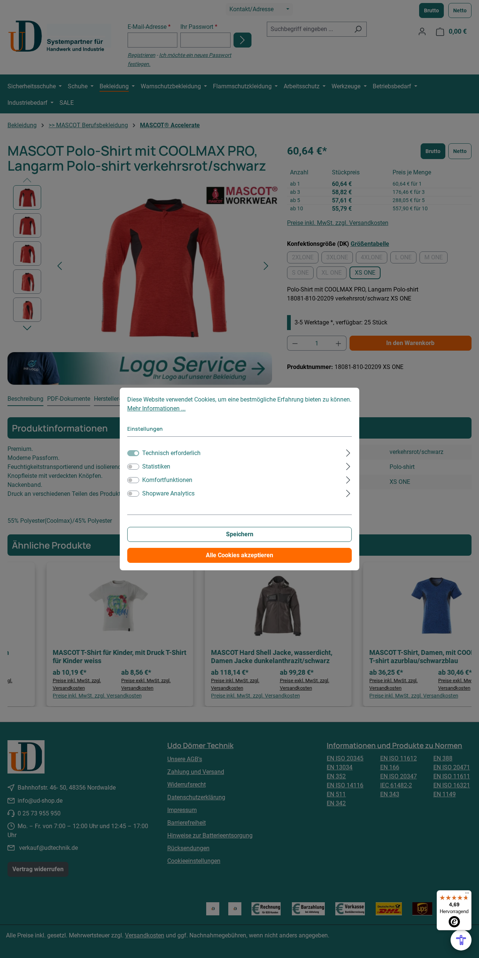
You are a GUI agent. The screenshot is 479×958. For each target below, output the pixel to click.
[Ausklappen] (348, 452)
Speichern (239, 534)
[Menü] (467, 894)
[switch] (133, 467)
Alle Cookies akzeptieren (239, 555)
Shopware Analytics (168, 493)
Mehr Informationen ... (156, 408)
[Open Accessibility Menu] (461, 940)
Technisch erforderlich (171, 453)
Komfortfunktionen (167, 479)
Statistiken (156, 466)
